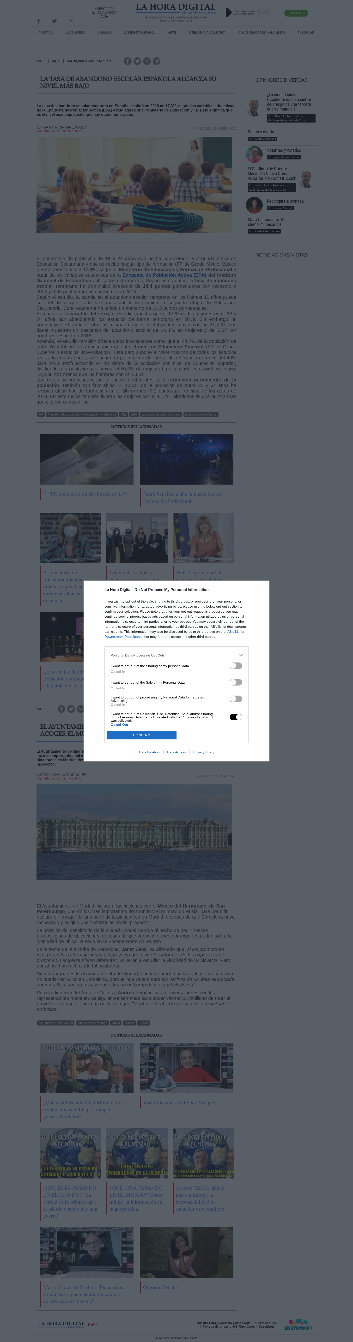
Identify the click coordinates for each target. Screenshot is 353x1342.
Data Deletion (149, 752)
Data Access (176, 752)
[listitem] (176, 655)
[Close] (259, 590)
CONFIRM (142, 735)
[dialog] (176, 671)
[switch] (236, 665)
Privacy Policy (203, 752)
